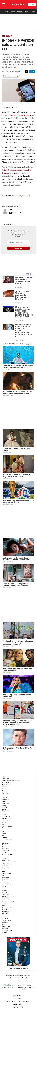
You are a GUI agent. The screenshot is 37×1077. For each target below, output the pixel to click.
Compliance (18, 998)
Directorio (18, 1007)
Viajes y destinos (8, 924)
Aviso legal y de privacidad (18, 1001)
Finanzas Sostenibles (9, 881)
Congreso (5, 803)
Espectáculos (7, 816)
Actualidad (5, 892)
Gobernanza (6, 877)
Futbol (4, 903)
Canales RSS (18, 1004)
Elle (3, 832)
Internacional (6, 784)
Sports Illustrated (8, 902)
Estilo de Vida (7, 930)
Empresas (19, 11)
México (4, 801)
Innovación (6, 883)
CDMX (4, 805)
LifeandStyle (6, 794)
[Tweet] (26, 71)
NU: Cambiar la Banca (18, 968)
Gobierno (5, 799)
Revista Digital (32, 4)
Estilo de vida (7, 839)
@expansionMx (11, 108)
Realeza (5, 818)
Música (4, 852)
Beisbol (4, 905)
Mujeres (5, 792)
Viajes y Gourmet (8, 826)
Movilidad (5, 879)
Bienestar (5, 928)
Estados (5, 807)
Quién (4, 815)
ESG (3, 790)
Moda (4, 822)
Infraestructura (7, 864)
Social (4, 875)
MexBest (5, 919)
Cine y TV (5, 851)
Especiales (6, 898)
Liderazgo (5, 894)
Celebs (4, 837)
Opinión (4, 809)
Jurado (4, 932)
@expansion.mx (18, 977)
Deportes (5, 849)
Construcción (6, 860)
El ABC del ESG (7, 884)
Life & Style (6, 843)
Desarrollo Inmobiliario (10, 862)
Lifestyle (5, 913)
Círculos (5, 820)
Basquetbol (6, 909)
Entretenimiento (7, 847)
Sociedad (5, 811)
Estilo (4, 845)
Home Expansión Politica (11, 780)
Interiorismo (6, 867)
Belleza (4, 824)
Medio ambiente (8, 873)
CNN (10, 210)
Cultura (4, 828)
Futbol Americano (8, 907)
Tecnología (7, 36)
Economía (5, 782)
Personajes (6, 926)
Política (26, 11)
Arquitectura (6, 866)
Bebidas (5, 922)
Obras (4, 788)
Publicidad (18, 996)
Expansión (5, 777)
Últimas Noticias (10, 11)
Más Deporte (6, 911)
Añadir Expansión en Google (11, 76)
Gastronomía (6, 920)
